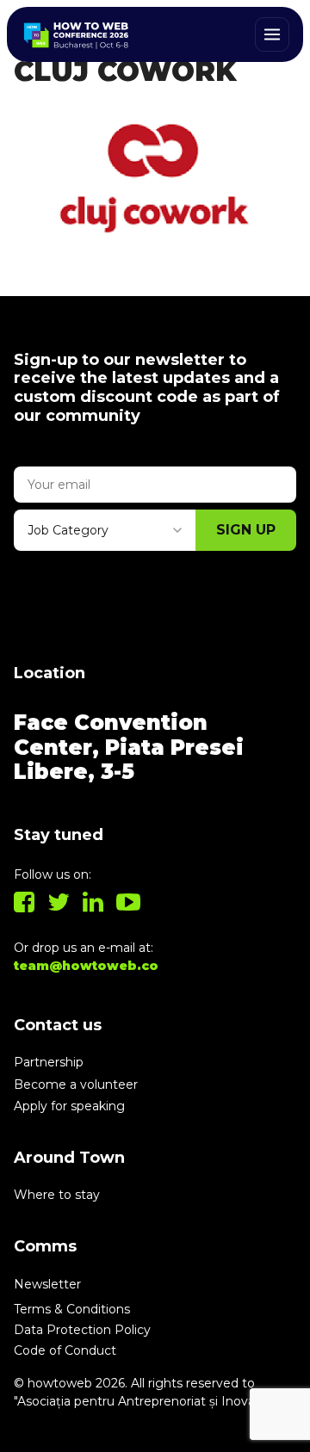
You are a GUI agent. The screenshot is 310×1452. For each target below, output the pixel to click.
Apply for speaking (69, 1106)
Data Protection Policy (82, 1330)
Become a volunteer (76, 1084)
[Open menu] (272, 34)
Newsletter (47, 1284)
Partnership (49, 1062)
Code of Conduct (65, 1350)
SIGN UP (246, 530)
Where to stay (57, 1194)
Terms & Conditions (72, 1309)
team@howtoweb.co (86, 965)
